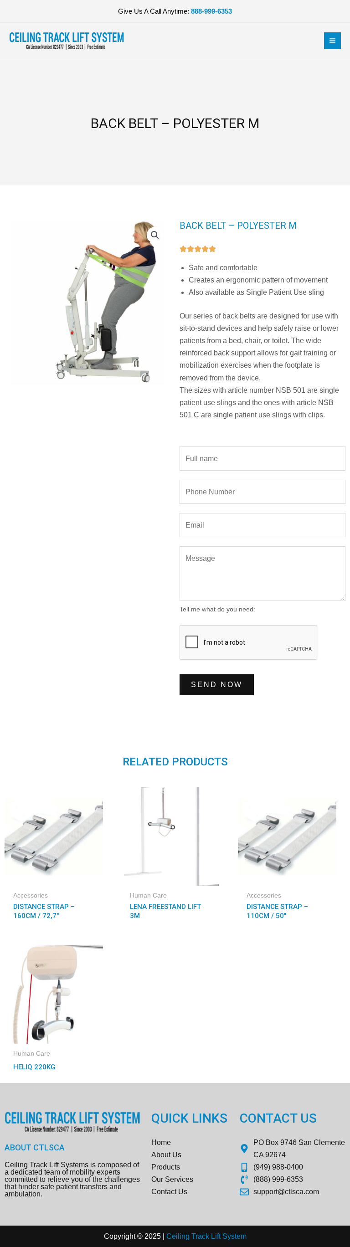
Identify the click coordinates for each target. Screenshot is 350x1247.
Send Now (216, 684)
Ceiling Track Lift (193, 1236)
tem (241, 1236)
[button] (155, 235)
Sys (228, 1236)
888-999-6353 (211, 11)
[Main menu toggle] (332, 40)
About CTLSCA (35, 1147)
